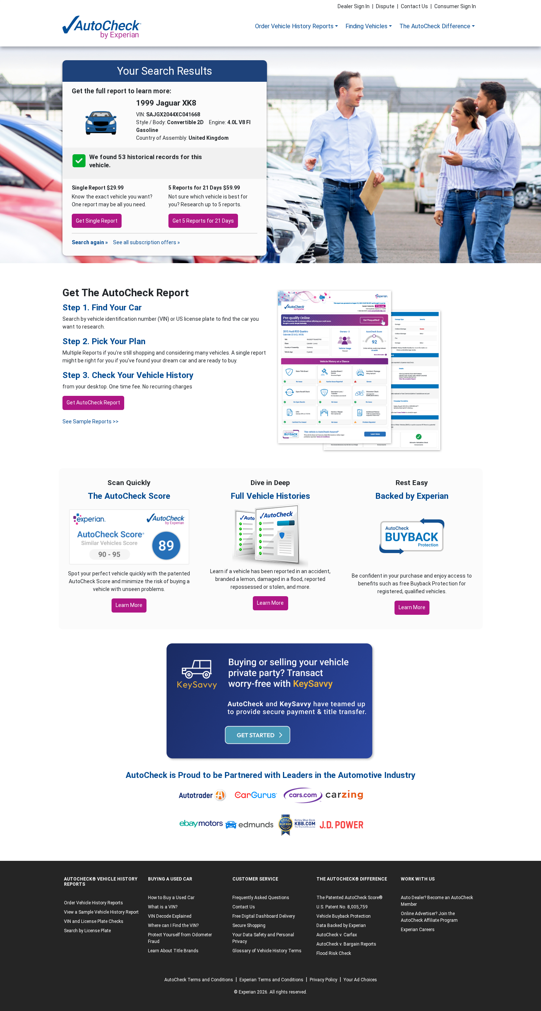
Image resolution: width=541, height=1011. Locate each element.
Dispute (385, 6)
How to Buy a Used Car (171, 897)
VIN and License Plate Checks (93, 921)
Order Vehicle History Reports (294, 26)
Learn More (129, 605)
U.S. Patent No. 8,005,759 (342, 907)
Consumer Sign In (455, 6)
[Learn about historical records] (111, 165)
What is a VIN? (162, 907)
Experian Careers (418, 929)
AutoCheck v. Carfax (336, 934)
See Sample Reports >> (90, 421)
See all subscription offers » (146, 242)
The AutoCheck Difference (434, 26)
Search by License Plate (87, 930)
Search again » (90, 242)
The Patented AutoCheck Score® (349, 897)
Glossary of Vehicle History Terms (267, 950)
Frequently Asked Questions (260, 897)
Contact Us (414, 6)
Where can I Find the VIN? (173, 925)
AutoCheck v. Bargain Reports (346, 944)
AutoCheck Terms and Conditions (198, 979)
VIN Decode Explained (169, 916)
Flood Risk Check (333, 953)
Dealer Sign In (354, 6)
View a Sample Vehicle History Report (101, 912)
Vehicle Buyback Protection (343, 916)
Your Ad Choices (360, 979)
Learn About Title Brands (173, 950)
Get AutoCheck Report (93, 403)
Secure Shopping (248, 925)
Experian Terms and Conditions (271, 979)
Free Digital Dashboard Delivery (263, 916)
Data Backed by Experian (341, 925)
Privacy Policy (323, 979)
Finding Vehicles (366, 26)
